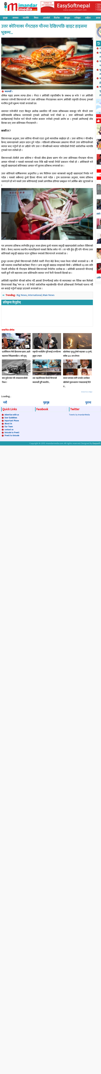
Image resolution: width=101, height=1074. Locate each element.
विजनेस (57, 18)
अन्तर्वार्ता (46, 18)
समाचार (15, 18)
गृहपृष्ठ (5, 18)
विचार (36, 18)
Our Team (9, 426)
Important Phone (12, 420)
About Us (8, 423)
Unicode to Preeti (12, 432)
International (35, 295)
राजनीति (26, 18)
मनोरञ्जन (78, 18)
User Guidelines (11, 417)
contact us (9, 429)
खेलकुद (67, 18)
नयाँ (5, 402)
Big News (22, 295)
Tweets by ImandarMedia (79, 414)
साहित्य (88, 18)
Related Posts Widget (86, 392)
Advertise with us (12, 414)
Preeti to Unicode (12, 435)
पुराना (88, 402)
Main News (48, 295)
